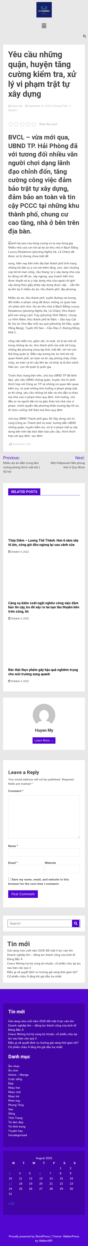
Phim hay (14, 1100)
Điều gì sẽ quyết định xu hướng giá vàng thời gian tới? (42, 972)
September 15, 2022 (39, 106)
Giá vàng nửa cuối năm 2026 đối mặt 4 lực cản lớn (40, 950)
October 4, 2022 (19, 551)
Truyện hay (15, 1130)
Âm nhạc (14, 1066)
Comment (15, 791)
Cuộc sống (15, 1079)
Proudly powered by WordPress (30, 1236)
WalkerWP (45, 1240)
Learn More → (44, 740)
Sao (10, 1109)
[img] (44, 25)
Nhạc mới (14, 1092)
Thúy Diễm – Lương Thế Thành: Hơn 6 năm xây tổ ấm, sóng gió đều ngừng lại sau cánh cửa (43, 542)
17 (10, 1183)
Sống (11, 1113)
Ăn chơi (13, 1070)
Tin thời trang (16, 1126)
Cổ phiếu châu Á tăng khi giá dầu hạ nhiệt (34, 976)
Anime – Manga (18, 1074)
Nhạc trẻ (13, 1096)
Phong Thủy (61, 106)
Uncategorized (17, 1135)
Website (50, 862)
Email (13, 862)
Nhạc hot (14, 1087)
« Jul (11, 1203)
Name (13, 846)
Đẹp (11, 1083)
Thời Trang (15, 1117)
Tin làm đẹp (15, 1122)
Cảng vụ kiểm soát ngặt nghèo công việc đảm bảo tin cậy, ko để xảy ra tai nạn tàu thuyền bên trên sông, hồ (43, 607)
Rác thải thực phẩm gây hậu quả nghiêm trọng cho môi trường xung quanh (43, 672)
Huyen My (17, 106)
